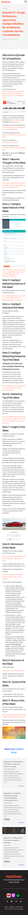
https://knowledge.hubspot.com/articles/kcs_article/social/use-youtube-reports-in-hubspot (14, 388)
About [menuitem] (6, 907)
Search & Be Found (16, 120)
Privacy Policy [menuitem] (19, 907)
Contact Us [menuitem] (12, 907)
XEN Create (20, 909)
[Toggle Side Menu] (25, 2)
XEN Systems (16, 122)
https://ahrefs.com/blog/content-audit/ (13, 670)
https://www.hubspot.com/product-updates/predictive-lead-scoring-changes (12, 577)
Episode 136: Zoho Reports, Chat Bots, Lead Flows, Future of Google (13, 764)
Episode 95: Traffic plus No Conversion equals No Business (13, 840)
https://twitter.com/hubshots (10, 142)
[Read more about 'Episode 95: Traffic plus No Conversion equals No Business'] (14, 830)
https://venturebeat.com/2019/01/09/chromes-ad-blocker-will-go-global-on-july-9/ (13, 558)
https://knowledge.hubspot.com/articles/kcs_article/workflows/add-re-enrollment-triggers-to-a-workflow (14, 298)
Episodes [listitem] (7, 819)
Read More (21, 786)
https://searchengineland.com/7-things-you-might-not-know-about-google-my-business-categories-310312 (14, 185)
